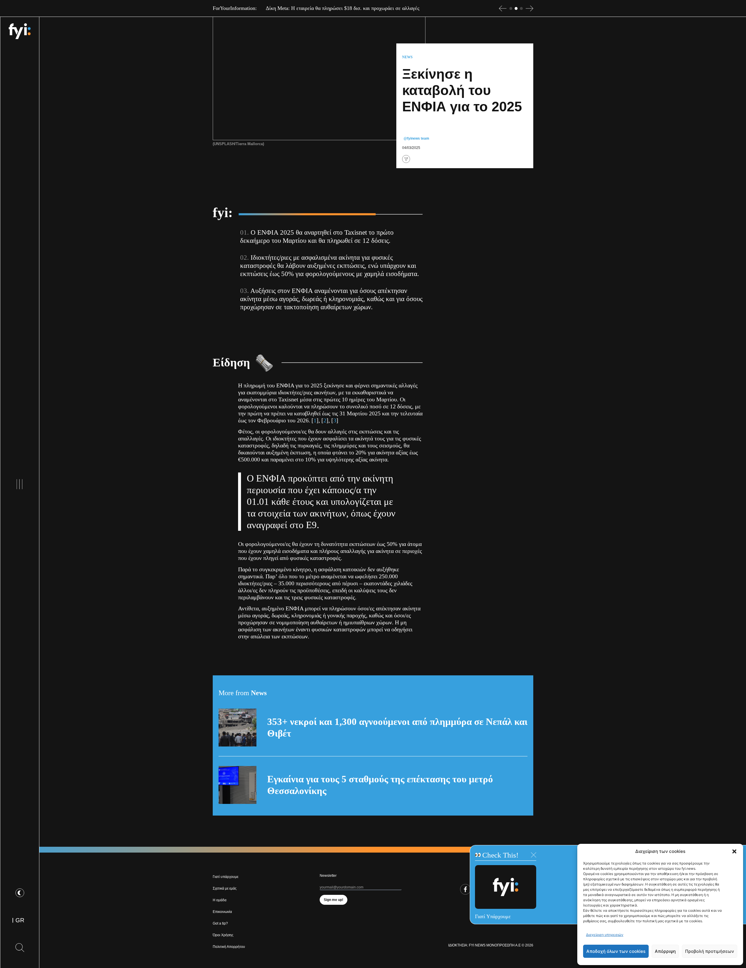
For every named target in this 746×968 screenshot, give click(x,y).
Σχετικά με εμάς (225, 888)
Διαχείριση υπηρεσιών (604, 934)
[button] (734, 851)
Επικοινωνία (222, 912)
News (407, 57)
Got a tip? (220, 923)
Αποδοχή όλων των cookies (615, 951)
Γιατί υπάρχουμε (225, 877)
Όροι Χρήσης (223, 935)
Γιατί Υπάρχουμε (493, 916)
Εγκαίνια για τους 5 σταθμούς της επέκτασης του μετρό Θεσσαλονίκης (380, 785)
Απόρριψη (665, 951)
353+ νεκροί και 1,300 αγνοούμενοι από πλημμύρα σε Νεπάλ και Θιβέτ (397, 727)
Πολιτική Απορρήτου (229, 947)
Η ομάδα (219, 900)
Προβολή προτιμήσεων (709, 951)
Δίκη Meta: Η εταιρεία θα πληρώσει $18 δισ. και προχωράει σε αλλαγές (342, 8)
